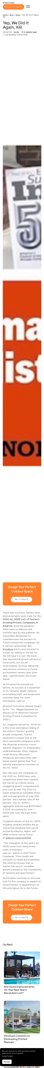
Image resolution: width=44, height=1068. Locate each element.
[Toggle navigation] (28, 6)
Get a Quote (21, 600)
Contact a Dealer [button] (13, 7)
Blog (12, 15)
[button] (7, 1056)
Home (5, 15)
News (18, 15)
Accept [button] (7, 1062)
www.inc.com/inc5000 (18, 837)
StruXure (8, 649)
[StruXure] (9, 2)
